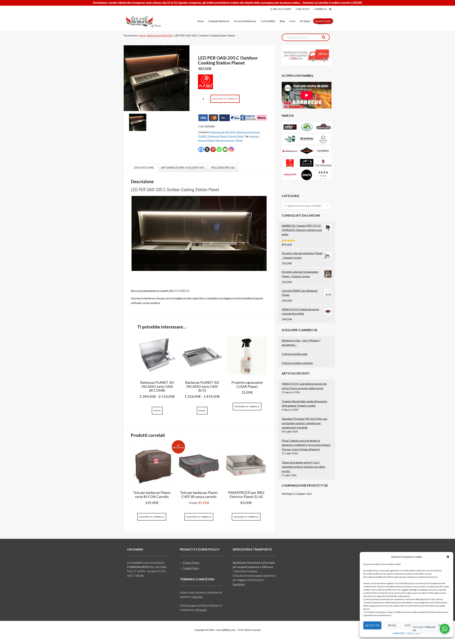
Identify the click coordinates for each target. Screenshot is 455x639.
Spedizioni (239, 584)
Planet (239, 140)
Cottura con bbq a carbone (297, 363)
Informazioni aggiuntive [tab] (183, 167)
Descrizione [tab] (144, 167)
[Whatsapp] (219, 149)
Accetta (372, 625)
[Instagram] (231, 149)
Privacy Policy (191, 562)
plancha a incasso (224, 140)
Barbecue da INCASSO (160, 35)
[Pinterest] (213, 149)
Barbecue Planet (217, 136)
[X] (207, 149)
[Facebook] (201, 149)
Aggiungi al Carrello (225, 99)
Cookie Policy (399, 633)
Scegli (157, 410)
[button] (448, 557)
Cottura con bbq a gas (294, 353)
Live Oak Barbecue (147, 21)
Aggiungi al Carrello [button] (247, 406)
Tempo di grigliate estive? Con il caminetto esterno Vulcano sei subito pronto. (303, 467)
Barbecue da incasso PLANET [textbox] (303, 205)
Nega (392, 625)
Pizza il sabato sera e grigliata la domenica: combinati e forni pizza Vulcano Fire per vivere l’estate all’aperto (306, 445)
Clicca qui (196, 596)
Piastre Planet (236, 136)
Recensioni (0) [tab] (223, 167)
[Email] (225, 149)
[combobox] (306, 205)
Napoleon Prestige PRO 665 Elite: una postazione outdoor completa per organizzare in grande (304, 423)
